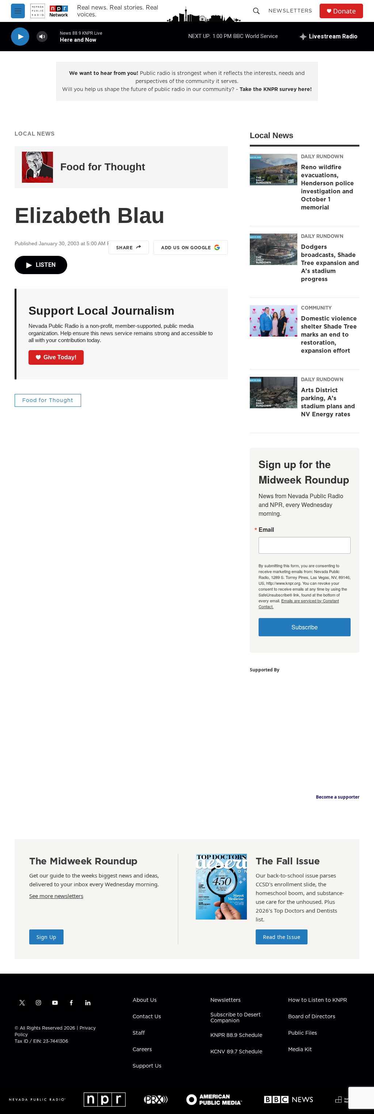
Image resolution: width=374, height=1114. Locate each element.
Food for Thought (102, 167)
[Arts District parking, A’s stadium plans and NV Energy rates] (273, 392)
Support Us (147, 1066)
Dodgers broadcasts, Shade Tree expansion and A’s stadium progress (330, 263)
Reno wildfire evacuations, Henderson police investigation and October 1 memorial (327, 187)
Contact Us (147, 1017)
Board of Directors (311, 1017)
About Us (145, 1000)
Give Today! (59, 357)
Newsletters (290, 10)
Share (124, 248)
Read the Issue (281, 936)
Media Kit (300, 1050)
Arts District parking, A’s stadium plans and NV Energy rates (328, 402)
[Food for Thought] (37, 167)
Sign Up (46, 936)
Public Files (302, 1033)
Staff (139, 1033)
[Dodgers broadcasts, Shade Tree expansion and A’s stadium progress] (273, 249)
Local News (35, 133)
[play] (20, 37)
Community (316, 307)
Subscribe (304, 627)
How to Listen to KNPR (317, 1000)
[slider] (54, 36)
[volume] (42, 37)
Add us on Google (186, 248)
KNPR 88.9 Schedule (236, 1035)
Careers (142, 1050)
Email (266, 530)
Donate (344, 11)
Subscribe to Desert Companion (235, 1018)
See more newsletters (56, 895)
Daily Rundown (322, 156)
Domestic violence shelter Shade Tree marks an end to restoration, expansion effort (329, 334)
